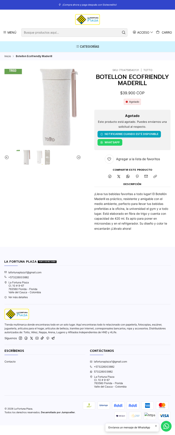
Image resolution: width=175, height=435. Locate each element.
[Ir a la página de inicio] (87, 19)
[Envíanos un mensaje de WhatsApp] (166, 426)
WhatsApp (112, 142)
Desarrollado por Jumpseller (58, 412)
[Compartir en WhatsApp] (128, 176)
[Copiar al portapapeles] (155, 176)
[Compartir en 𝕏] (119, 176)
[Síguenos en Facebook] (26, 338)
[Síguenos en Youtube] (37, 338)
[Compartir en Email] (146, 176)
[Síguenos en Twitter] (32, 338)
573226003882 (103, 371)
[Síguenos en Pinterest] (48, 338)
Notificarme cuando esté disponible (131, 134)
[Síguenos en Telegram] (53, 338)
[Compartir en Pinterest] (137, 176)
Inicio (7, 56)
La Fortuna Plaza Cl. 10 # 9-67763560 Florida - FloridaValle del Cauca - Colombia (25, 287)
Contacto (10, 361)
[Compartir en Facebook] (109, 176)
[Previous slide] (7, 157)
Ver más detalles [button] (18, 297)
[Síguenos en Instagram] (20, 338)
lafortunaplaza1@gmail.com (24, 272)
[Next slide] (77, 157)
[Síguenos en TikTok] (42, 338)
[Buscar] (123, 32)
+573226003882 (18, 277)
